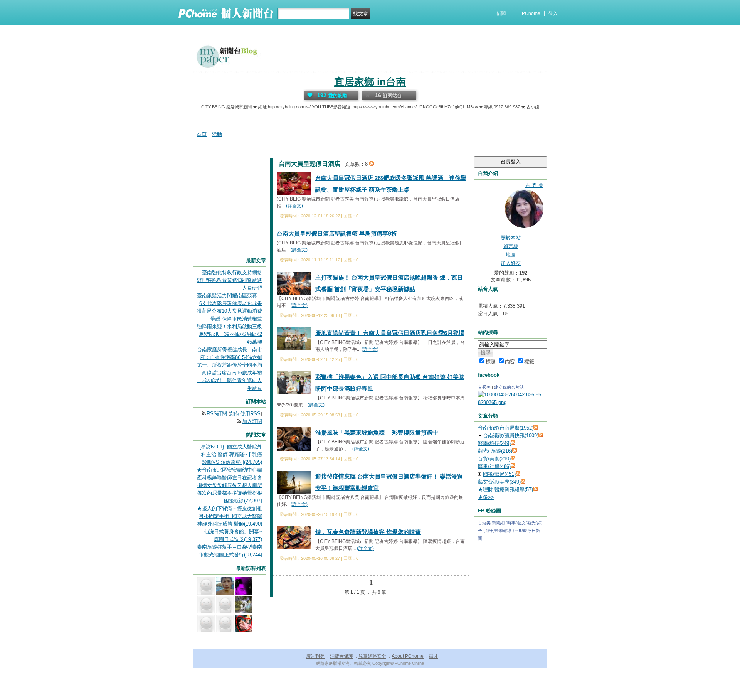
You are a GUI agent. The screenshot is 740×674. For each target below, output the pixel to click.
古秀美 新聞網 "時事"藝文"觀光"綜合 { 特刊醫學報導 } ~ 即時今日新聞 (510, 531)
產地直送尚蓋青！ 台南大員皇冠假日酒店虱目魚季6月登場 (389, 333)
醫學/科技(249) (494, 443)
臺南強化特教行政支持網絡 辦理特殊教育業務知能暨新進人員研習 (232, 280)
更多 (486, 497)
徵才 (433, 656)
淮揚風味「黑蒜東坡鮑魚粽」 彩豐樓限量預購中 (376, 432)
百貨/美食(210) (494, 459)
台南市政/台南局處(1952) (505, 428)
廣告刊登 (315, 656)
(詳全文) (294, 206)
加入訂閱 (252, 421)
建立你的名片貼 (509, 387)
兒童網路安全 (372, 656)
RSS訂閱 (217, 413)
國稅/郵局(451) (499, 474)
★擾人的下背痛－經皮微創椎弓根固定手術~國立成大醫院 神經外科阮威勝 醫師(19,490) (229, 516)
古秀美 (484, 387)
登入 (553, 13)
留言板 (510, 246)
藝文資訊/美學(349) (499, 482)
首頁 (202, 134)
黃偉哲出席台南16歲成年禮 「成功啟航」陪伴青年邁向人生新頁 (229, 380)
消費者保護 (341, 656)
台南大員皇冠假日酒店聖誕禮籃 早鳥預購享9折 (337, 233)
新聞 (501, 13)
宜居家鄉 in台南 (370, 82)
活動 (217, 134)
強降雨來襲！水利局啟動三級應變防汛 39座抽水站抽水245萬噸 (229, 334)
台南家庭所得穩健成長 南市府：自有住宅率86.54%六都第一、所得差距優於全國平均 (229, 357)
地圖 (511, 255)
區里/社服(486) (494, 466)
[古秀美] (510, 402)
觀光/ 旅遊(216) (495, 451)
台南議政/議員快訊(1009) (510, 435)
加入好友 (511, 263)
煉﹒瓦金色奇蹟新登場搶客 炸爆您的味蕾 (368, 532)
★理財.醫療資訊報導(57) (505, 489)
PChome (531, 13)
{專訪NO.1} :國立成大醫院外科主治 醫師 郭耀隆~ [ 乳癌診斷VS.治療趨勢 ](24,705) (230, 454)
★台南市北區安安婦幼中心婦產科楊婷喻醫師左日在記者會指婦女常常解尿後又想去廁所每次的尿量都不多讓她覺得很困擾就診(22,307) (229, 485)
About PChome (408, 656)
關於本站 (511, 238)
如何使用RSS (245, 413)
